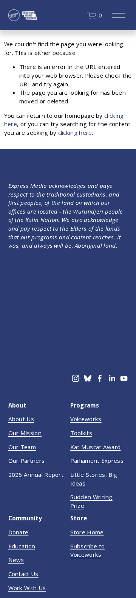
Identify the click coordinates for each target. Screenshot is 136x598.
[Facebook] (100, 378)
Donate (18, 532)
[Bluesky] (87, 378)
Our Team (22, 447)
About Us (21, 419)
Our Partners (26, 460)
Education (22, 546)
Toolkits (81, 433)
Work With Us (27, 588)
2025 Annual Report (35, 474)
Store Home (87, 532)
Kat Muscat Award (95, 447)
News (16, 560)
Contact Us (23, 574)
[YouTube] (124, 378)
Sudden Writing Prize (91, 501)
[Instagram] (75, 378)
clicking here (75, 132)
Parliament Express (97, 460)
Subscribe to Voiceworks (87, 550)
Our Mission (25, 433)
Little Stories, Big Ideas (93, 479)
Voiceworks (86, 419)
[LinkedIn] (112, 378)
